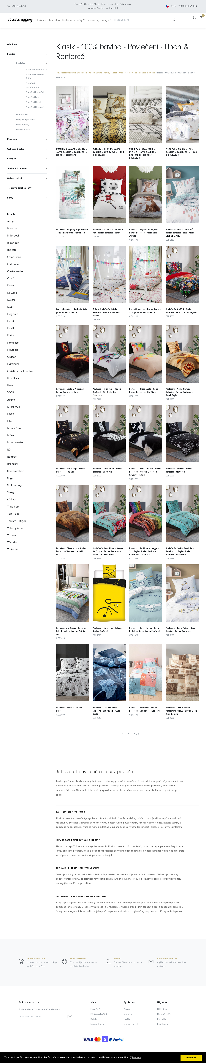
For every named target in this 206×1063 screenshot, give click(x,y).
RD (9, 449)
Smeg (10, 492)
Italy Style (13, 378)
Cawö (10, 278)
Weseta (12, 542)
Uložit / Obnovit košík (36, 958)
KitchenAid (13, 407)
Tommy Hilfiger (16, 521)
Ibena (10, 385)
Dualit (10, 307)
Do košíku (161, 1019)
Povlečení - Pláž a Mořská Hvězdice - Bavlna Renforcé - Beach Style (179, 392)
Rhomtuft (12, 464)
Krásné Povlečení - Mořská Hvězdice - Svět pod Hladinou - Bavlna (107, 312)
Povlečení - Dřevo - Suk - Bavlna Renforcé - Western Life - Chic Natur (71, 551)
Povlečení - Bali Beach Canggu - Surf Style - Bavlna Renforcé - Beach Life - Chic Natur (144, 551)
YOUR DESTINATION (188, 6)
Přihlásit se (162, 1009)
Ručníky (93, 1019)
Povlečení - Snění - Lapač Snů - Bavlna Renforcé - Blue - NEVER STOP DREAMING (180, 232)
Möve (10, 435)
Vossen (11, 535)
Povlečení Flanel (33, 102)
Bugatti (11, 250)
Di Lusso (12, 293)
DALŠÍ (136, 734)
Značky (78, 20)
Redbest (12, 456)
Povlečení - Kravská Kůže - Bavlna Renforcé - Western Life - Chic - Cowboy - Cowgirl (145, 471)
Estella (11, 328)
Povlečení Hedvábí (34, 107)
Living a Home (97, 1024)
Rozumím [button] (191, 1057)
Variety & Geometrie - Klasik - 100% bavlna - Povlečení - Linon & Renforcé (142, 154)
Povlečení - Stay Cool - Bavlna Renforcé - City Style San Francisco (107, 392)
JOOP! (11, 392)
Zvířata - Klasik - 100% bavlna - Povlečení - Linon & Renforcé (108, 152)
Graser (11, 357)
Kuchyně (67, 20)
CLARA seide (15, 271)
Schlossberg (14, 485)
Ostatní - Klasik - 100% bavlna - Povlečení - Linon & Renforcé (181, 152)
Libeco (11, 421)
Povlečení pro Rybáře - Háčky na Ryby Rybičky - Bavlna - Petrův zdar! (71, 631)
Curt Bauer (13, 264)
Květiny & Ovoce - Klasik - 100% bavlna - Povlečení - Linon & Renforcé (71, 152)
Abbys (11, 221)
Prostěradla (22, 115)
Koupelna (54, 20)
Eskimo (11, 335)
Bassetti (12, 228)
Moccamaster (15, 442)
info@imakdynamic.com (167, 958)
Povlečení (95, 1009)
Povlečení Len (32, 97)
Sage (10, 478)
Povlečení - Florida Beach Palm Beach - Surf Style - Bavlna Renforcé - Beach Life (180, 551)
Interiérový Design (98, 20)
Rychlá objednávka (78, 958)
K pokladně (162, 1024)
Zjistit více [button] (135, 1057)
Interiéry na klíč (131, 1024)
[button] (27, 54)
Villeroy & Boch (16, 528)
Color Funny (14, 257)
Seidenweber (15, 471)
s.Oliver (11, 499)
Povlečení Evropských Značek (70, 73)
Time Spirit (14, 506)
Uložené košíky (164, 1014)
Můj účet (117, 958)
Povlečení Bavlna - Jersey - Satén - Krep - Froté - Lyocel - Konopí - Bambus (120, 73)
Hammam (13, 364)
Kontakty (128, 1014)
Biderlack (13, 243)
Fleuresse (13, 350)
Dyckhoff (12, 300)
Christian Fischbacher (20, 371)
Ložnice (41, 20)
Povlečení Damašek (35, 92)
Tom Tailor (13, 513)
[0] (201, 17)
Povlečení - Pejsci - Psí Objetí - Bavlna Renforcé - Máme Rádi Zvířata (143, 232)
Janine (11, 399)
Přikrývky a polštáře (25, 120)
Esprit (10, 321)
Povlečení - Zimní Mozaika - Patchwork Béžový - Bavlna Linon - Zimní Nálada (182, 710)
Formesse (13, 342)
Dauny (10, 285)
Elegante (12, 314)
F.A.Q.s (127, 1019)
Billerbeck (13, 235)
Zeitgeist (12, 549)
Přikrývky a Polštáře (99, 1014)
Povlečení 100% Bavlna (36, 69)
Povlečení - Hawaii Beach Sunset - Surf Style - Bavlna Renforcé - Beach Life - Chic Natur (108, 551)
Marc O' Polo (15, 428)
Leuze (10, 414)
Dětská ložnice (23, 130)
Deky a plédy (22, 125)
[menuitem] (27, 54)
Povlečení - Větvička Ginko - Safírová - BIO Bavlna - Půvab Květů (106, 710)
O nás (127, 1009)
